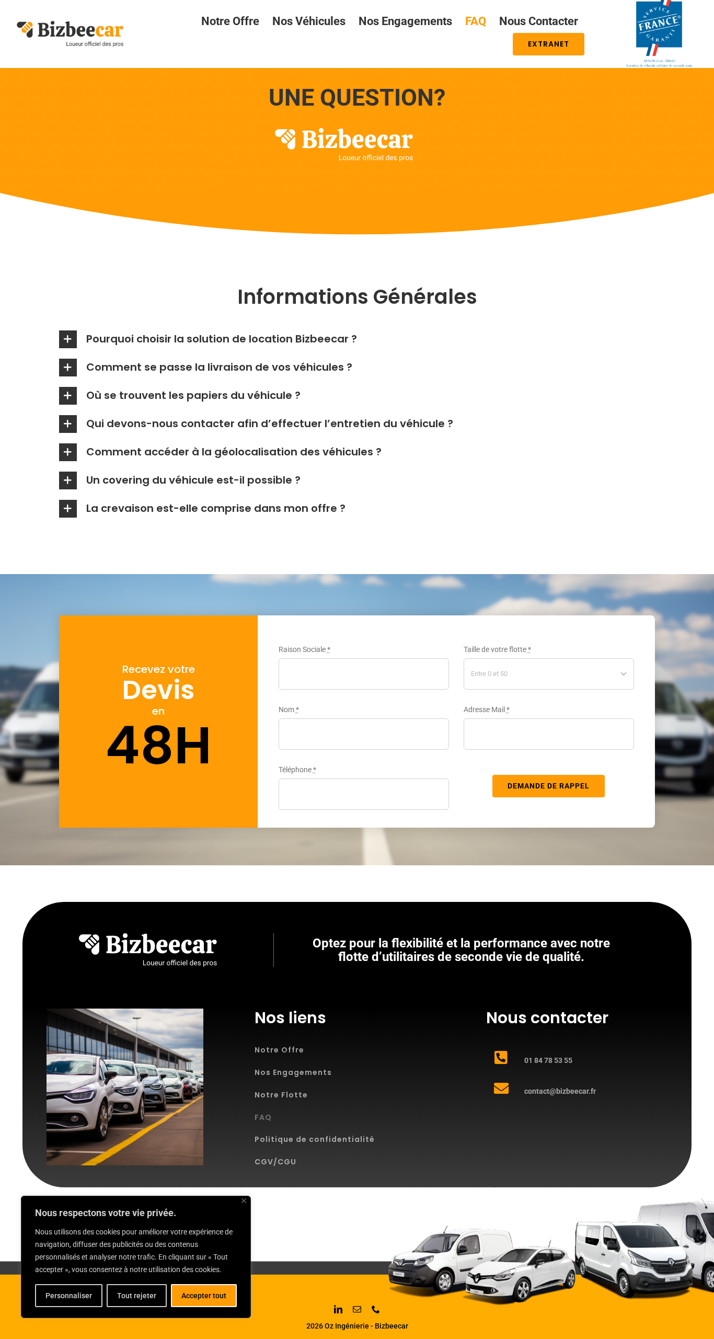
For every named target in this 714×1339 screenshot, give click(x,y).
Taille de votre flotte (497, 649)
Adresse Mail (487, 709)
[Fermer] (243, 1200)
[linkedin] (338, 1309)
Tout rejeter (136, 1295)
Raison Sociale (304, 649)
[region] (136, 1257)
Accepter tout (203, 1295)
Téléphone (297, 769)
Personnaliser (68, 1295)
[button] (357, 339)
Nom (289, 709)
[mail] (357, 1309)
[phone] (376, 1309)
